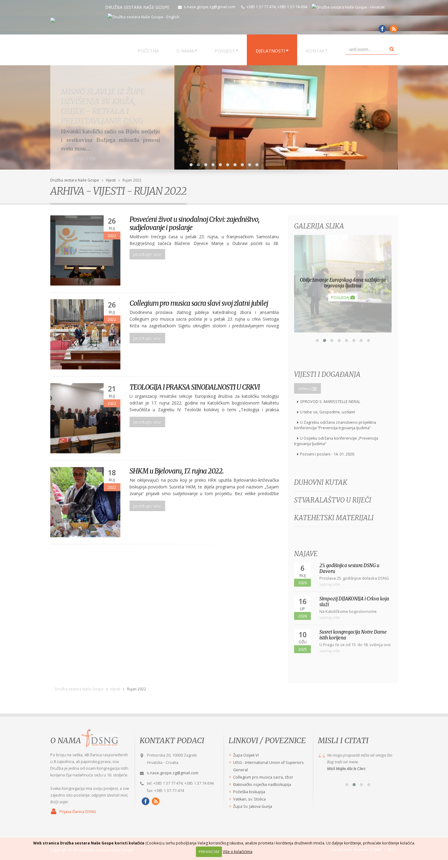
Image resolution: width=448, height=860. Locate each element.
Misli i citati (343, 740)
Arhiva (304, 388)
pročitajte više (147, 254)
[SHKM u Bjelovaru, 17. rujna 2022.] (85, 502)
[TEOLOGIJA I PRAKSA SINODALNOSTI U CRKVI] (85, 418)
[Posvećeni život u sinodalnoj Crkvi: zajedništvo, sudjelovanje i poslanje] (85, 250)
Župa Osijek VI (246, 755)
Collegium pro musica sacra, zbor (263, 777)
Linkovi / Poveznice (267, 740)
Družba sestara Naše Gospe (74, 180)
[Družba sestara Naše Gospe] (381, 31)
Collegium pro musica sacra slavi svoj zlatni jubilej (199, 303)
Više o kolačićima (237, 851)
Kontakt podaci (172, 740)
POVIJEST (225, 51)
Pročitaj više (78, 158)
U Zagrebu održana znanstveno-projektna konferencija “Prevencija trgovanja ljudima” (335, 425)
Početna (148, 51)
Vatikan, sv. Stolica (249, 799)
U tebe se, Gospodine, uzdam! (327, 412)
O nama (65, 740)
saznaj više (329, 584)
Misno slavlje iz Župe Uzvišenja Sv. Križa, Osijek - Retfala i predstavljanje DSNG (103, 106)
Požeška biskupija (249, 791)
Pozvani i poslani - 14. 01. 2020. (327, 454)
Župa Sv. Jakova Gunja (252, 806)
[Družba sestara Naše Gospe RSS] (155, 801)
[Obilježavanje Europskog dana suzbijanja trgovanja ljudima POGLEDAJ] (343, 331)
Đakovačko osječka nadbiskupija (262, 784)
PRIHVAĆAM (209, 851)
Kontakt (317, 51)
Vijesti (111, 180)
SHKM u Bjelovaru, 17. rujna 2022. (177, 471)
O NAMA (185, 51)
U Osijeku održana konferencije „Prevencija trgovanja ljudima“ (336, 441)
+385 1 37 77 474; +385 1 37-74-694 (276, 6)
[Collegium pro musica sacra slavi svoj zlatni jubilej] (85, 334)
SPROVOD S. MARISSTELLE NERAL (330, 401)
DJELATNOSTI (270, 51)
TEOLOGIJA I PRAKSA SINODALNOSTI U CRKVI (195, 387)
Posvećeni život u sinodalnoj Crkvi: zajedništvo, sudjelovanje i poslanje (194, 223)
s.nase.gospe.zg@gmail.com (209, 6)
